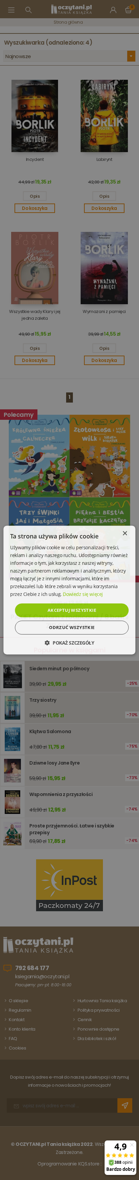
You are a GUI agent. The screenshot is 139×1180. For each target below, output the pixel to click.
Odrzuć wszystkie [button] (71, 627)
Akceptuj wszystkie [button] (72, 610)
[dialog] (69, 590)
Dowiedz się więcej (83, 594)
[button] (69, 643)
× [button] (124, 533)
